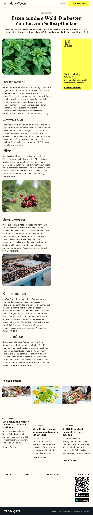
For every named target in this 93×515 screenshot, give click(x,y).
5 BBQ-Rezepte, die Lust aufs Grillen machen (73, 431)
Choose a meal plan (72, 87)
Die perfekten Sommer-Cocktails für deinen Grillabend (16, 424)
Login (63, 4)
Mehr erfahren (9, 447)
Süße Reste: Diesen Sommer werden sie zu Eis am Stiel (45, 431)
